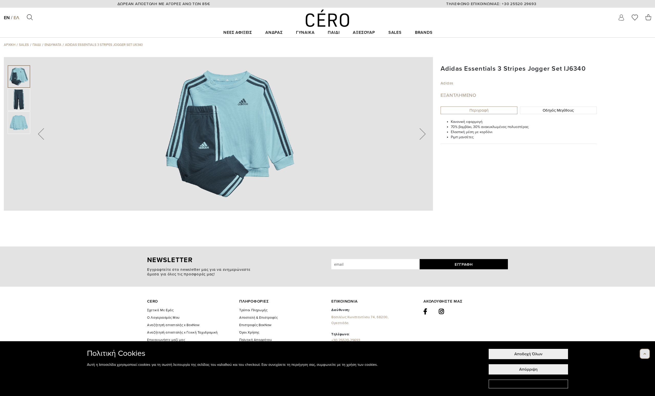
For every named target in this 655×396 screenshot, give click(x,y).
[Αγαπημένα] (635, 17)
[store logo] (327, 18)
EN (7, 17)
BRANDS (424, 32)
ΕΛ (16, 17)
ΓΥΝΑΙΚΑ (305, 32)
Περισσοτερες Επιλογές (528, 384)
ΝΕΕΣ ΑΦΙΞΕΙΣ (237, 32)
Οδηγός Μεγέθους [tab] (558, 110)
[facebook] (425, 311)
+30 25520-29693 (345, 340)
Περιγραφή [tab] (479, 110)
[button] (41, 134)
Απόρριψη (528, 369)
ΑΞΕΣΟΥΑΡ (364, 32)
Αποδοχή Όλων (528, 354)
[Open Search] (30, 17)
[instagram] (441, 311)
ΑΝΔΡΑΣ (274, 32)
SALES (395, 32)
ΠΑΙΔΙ (334, 32)
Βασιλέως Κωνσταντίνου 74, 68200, (360, 320)
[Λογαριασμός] (621, 17)
